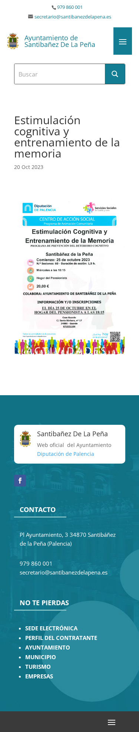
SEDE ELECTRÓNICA (51, 628)
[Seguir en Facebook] (20, 481)
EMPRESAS (39, 676)
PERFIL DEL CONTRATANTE (61, 638)
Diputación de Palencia (65, 453)
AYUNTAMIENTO (47, 647)
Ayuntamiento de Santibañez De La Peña (59, 41)
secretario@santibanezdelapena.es (72, 17)
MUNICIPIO (40, 657)
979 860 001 (70, 7)
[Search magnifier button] (115, 74)
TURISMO (38, 667)
